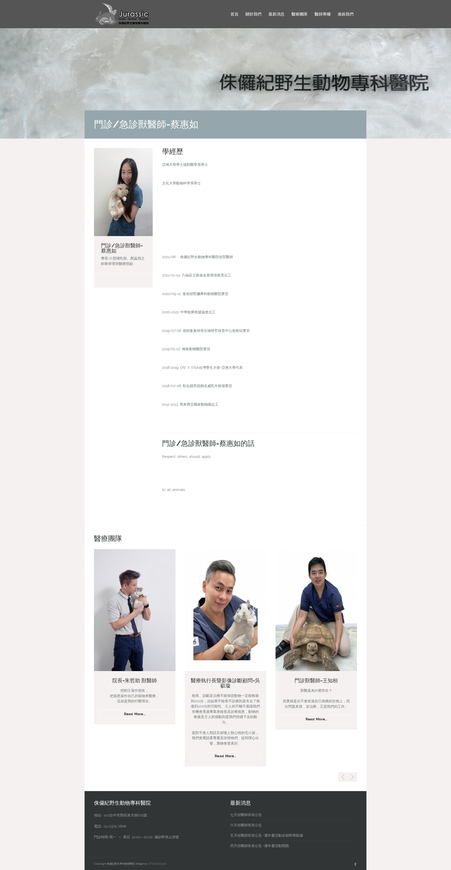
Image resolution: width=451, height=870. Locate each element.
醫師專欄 (322, 14)
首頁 (234, 14)
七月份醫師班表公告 (246, 815)
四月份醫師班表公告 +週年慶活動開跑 (259, 846)
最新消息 (276, 14)
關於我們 (253, 14)
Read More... (134, 714)
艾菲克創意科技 (157, 863)
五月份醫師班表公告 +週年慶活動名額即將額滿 (266, 835)
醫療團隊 (299, 14)
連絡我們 (346, 14)
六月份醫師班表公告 (246, 825)
